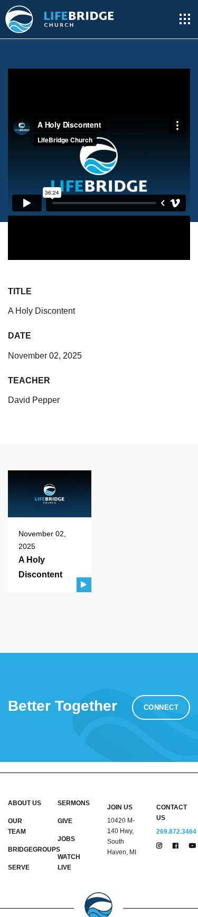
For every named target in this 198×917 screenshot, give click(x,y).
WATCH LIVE (69, 862)
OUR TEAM (17, 826)
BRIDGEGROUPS (25, 849)
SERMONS (74, 803)
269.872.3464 (176, 831)
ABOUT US (24, 803)
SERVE (19, 867)
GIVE (65, 821)
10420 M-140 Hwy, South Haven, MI (121, 836)
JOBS (66, 839)
